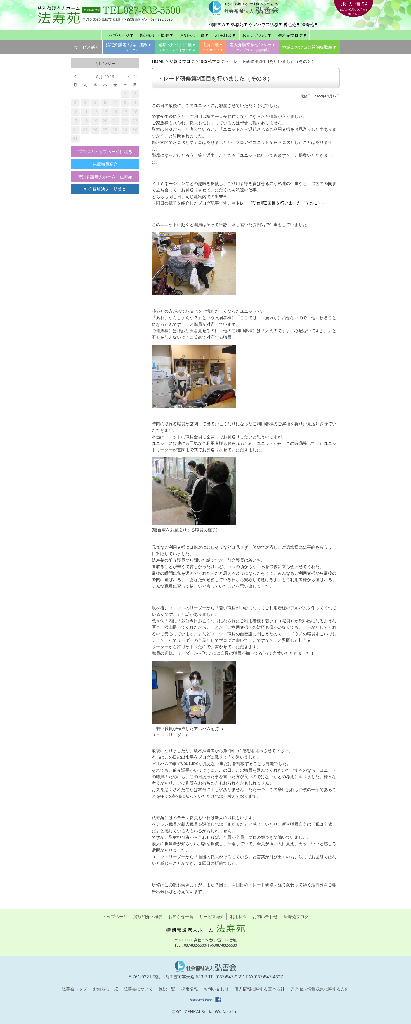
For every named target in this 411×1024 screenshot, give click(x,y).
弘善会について (138, 989)
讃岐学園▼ (219, 24)
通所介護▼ (212, 47)
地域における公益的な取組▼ (309, 47)
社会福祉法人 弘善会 (105, 189)
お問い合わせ (265, 916)
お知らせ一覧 (180, 916)
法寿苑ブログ (296, 916)
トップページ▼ (119, 35)
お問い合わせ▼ (256, 35)
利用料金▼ (225, 35)
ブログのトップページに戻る (105, 151)
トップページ (114, 916)
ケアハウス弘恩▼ (265, 24)
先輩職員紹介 (105, 164)
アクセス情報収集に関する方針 (319, 989)
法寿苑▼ (309, 24)
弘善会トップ (74, 989)
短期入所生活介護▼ (177, 47)
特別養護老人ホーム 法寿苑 (105, 177)
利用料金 (238, 916)
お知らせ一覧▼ (194, 35)
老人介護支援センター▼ (253, 47)
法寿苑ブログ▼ (292, 35)
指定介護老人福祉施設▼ (129, 47)
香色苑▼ (292, 24)
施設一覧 (167, 989)
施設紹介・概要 (148, 916)
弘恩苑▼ (239, 24)
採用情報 (189, 989)
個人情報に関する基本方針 (259, 989)
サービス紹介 (86, 47)
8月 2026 (105, 76)
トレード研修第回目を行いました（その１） (279, 203)
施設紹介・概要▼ (156, 35)
